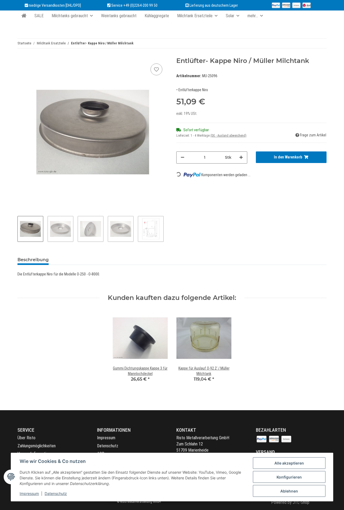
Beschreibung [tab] (33, 259)
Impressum (106, 437)
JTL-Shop (301, 502)
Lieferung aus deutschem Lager (213, 5)
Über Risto (26, 437)
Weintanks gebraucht (119, 15)
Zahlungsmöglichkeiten (36, 445)
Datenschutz (107, 445)
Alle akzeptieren (289, 463)
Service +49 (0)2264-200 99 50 (134, 5)
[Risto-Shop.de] (23, 15)
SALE (39, 15)
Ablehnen (289, 491)
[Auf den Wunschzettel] (156, 69)
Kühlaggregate (157, 15)
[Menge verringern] (182, 157)
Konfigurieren (289, 477)
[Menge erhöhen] (241, 157)
